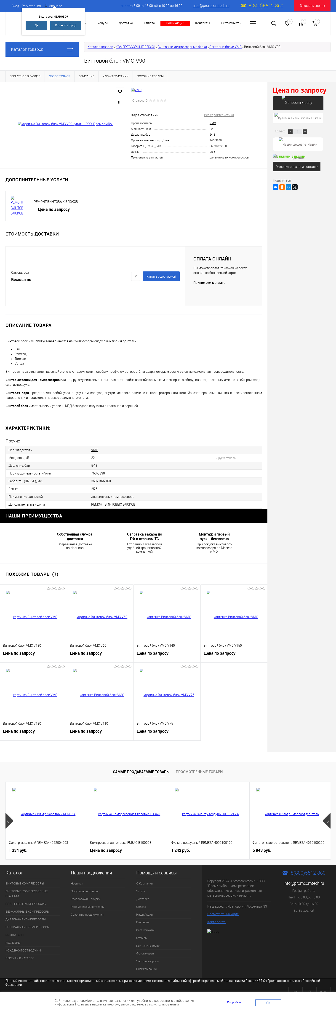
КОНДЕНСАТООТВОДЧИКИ (23, 950)
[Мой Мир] (288, 187)
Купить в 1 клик (311, 118)
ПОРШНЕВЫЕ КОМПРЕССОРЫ (25, 904)
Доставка (126, 23)
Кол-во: (280, 131)
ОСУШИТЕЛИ (14, 935)
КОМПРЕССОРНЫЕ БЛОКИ (135, 47)
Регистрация (31, 6)
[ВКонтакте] (275, 187)
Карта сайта (216, 922)
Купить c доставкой (161, 276)
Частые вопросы (147, 961)
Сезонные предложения (87, 914)
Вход (15, 6)
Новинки (77, 883)
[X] (295, 187)
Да (36, 25)
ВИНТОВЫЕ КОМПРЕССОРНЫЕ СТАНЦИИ (26, 894)
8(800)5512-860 (266, 5)
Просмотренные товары (199, 771)
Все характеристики (219, 115)
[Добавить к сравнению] (120, 102)
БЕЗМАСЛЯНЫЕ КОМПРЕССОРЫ (27, 911)
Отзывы (141, 938)
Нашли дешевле (304, 146)
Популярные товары (85, 891)
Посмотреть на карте (223, 914)
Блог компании (146, 969)
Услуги (102, 23)
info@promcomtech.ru (211, 5)
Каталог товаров (27, 49)
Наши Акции (175, 23)
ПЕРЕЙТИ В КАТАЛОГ (19, 958)
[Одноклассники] (282, 187)
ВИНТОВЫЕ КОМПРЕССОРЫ (24, 883)
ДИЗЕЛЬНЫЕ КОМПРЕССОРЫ (25, 919)
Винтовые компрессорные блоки (182, 47)
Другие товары (226, 458)
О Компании (144, 883)
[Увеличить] (65, 123)
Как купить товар (148, 945)
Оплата (149, 23)
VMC (213, 123)
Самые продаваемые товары (141, 771)
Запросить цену (298, 103)
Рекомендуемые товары (87, 906)
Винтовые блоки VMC (225, 47)
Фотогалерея (145, 953)
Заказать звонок (312, 6)
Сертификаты (231, 23)
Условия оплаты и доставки (297, 167)
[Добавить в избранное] (120, 92)
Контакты (202, 23)
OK (268, 1003)
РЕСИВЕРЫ (13, 942)
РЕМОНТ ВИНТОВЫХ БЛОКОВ (56, 202)
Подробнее (234, 1002)
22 (211, 129)
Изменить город (65, 25)
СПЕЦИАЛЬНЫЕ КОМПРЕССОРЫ (27, 927)
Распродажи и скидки (85, 899)
